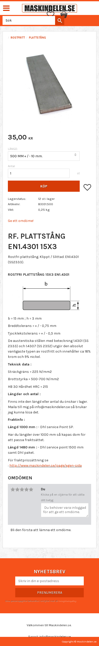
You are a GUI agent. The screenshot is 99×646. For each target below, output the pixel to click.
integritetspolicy (67, 601)
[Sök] (59, 20)
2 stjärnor (17, 489)
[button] (53, 15)
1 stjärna (12, 489)
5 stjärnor (31, 489)
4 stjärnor (26, 489)
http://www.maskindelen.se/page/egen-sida (45, 465)
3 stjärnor (22, 489)
